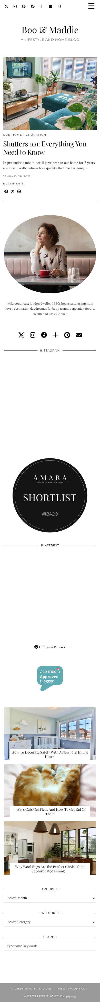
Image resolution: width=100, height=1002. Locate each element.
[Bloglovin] (42, 6)
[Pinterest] (24, 6)
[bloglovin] (55, 335)
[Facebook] (33, 6)
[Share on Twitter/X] (12, 191)
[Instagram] (15, 6)
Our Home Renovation (24, 134)
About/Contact (72, 988)
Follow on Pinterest (52, 647)
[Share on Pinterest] (19, 191)
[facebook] (44, 335)
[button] (93, 6)
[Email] (51, 6)
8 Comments (13, 183)
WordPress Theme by (50, 996)
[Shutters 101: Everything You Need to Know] (50, 93)
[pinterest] (67, 335)
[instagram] (32, 335)
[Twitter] (6, 6)
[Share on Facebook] (6, 191)
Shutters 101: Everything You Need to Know (44, 148)
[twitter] (21, 335)
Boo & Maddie (50, 29)
